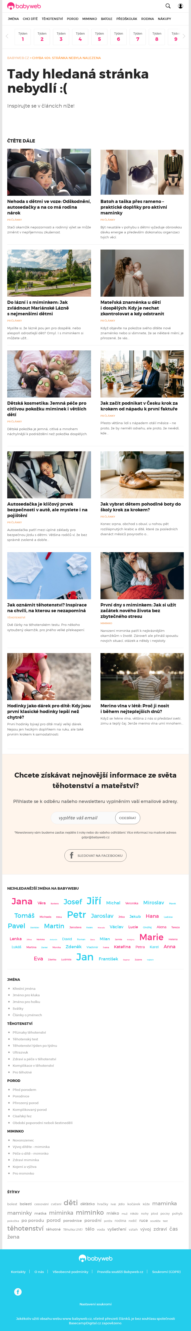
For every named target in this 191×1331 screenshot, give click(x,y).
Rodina (147, 19)
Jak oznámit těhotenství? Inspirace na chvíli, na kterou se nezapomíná (47, 608)
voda (101, 1229)
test (165, 1221)
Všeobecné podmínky (70, 1272)
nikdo (134, 1213)
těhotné (53, 1229)
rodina (120, 1220)
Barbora (55, 904)
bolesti (26, 1203)
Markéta (41, 939)
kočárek (133, 1204)
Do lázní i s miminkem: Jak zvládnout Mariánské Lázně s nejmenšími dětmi (38, 308)
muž (125, 1213)
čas (173, 1229)
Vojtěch (150, 960)
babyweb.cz (18, 58)
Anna (170, 946)
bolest (12, 1204)
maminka (164, 1203)
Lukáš (16, 947)
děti (71, 1202)
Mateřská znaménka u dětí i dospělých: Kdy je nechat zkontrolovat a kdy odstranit (132, 308)
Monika (56, 947)
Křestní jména (24, 989)
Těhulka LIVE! (73, 1229)
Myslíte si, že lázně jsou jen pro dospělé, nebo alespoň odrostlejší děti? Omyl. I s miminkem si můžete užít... (45, 333)
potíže (108, 1221)
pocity (165, 1213)
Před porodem (24, 1090)
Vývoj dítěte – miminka (31, 1147)
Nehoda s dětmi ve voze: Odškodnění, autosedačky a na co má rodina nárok (49, 207)
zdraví (160, 1229)
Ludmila (66, 959)
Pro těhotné (22, 1072)
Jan (85, 957)
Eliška (59, 917)
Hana (152, 916)
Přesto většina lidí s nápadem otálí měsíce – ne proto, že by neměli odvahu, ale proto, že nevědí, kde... (139, 428)
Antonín (53, 939)
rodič (133, 1221)
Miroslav (153, 903)
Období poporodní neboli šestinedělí (43, 1123)
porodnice (72, 1220)
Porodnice (21, 1096)
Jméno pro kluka (26, 995)
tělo (90, 1229)
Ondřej (147, 927)
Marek (172, 903)
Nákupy (164, 19)
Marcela (101, 928)
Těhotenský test (25, 1039)
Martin (54, 926)
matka (40, 1213)
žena (13, 1236)
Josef (73, 901)
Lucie (133, 927)
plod (154, 1213)
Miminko (89, 19)
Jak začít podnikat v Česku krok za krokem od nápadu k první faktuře (139, 406)
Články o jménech (27, 1015)
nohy (144, 1213)
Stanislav (34, 927)
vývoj (145, 1229)
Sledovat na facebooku (100, 856)
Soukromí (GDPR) (166, 1272)
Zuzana (138, 959)
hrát (113, 1204)
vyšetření (116, 1229)
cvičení (56, 1204)
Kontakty (18, 1272)
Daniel (44, 947)
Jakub (135, 916)
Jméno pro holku (26, 1002)
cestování (41, 1204)
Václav (116, 927)
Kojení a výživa (25, 1167)
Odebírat (127, 818)
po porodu (32, 1220)
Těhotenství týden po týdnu (35, 1046)
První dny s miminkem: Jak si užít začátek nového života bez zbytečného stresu (138, 610)
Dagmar (126, 960)
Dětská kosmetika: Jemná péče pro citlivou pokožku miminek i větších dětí (46, 409)
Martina (31, 947)
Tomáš (24, 916)
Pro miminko (23, 1173)
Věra (42, 903)
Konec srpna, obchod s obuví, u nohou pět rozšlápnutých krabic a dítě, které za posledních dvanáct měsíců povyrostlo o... (139, 529)
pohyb (177, 1213)
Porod (72, 19)
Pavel (16, 926)
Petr (76, 914)
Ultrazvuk (20, 1052)
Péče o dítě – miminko (30, 1153)
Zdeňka (52, 959)
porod (54, 1220)
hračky (102, 1204)
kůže (146, 1204)
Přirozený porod (26, 1103)
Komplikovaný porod (30, 1110)
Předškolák (126, 19)
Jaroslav (102, 915)
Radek (89, 927)
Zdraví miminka (26, 1160)
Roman (81, 939)
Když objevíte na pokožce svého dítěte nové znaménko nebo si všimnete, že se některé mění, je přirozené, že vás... (142, 333)
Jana (22, 901)
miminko (90, 1212)
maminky (19, 1213)
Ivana (106, 947)
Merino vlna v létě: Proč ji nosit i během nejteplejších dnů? (134, 709)
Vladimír (92, 947)
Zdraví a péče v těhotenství (34, 1059)
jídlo (121, 1204)
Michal (113, 903)
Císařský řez (22, 1116)
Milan (105, 939)
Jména (13, 19)
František (108, 958)
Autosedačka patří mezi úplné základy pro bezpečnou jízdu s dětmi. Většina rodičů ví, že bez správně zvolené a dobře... (47, 535)
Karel (154, 947)
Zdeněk (74, 946)
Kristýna (130, 939)
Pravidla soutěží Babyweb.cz (120, 1272)
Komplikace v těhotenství (33, 1066)
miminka (61, 1212)
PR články (14, 219)
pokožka (13, 1221)
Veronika (131, 903)
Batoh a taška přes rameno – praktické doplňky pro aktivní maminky (133, 207)
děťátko (87, 1204)
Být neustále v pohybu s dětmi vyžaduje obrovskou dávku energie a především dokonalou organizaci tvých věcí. (141, 232)
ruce (143, 1220)
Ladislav (168, 917)
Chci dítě (30, 19)
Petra (140, 947)
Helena (173, 939)
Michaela (45, 917)
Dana (92, 939)
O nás (39, 1272)
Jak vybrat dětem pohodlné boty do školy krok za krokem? (140, 507)
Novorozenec (23, 1140)
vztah (133, 1229)
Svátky (18, 1008)
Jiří (94, 901)
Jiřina (29, 939)
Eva (38, 958)
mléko (112, 1213)
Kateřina (122, 946)
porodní (92, 1220)
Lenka (16, 938)
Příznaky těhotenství (29, 1032)
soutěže (155, 1221)
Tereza (175, 927)
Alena (161, 927)
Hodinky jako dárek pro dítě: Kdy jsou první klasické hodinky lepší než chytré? (49, 711)
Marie (151, 937)
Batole (106, 19)
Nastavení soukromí (96, 1304)
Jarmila (118, 939)
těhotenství (25, 1228)
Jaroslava (75, 927)
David (67, 939)
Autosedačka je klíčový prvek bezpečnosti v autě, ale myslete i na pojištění (47, 510)
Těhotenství (52, 19)
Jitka (121, 917)
